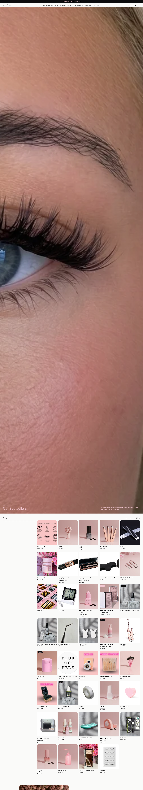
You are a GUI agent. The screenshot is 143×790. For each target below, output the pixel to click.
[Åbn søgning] (135, 5)
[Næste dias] (117, 532)
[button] (131, 518)
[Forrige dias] (102, 532)
